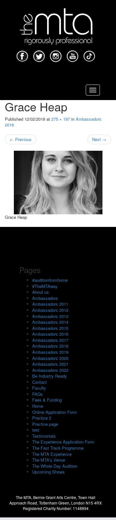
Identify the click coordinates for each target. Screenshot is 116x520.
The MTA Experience (52, 454)
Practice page (45, 424)
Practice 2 (41, 418)
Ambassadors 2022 (50, 370)
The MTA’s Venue (48, 460)
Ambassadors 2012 (50, 310)
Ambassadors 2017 (50, 340)
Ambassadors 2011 (50, 304)
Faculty (39, 388)
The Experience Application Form (63, 442)
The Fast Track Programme (57, 448)
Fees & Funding (47, 400)
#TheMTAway (45, 286)
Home (37, 406)
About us (40, 292)
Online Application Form (54, 412)
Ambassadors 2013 (50, 316)
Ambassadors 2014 (50, 322)
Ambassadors (45, 298)
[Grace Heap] (58, 182)
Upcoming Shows (48, 472)
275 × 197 (60, 119)
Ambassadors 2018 (50, 346)
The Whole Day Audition (54, 466)
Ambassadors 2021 (50, 364)
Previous (21, 139)
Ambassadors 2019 (50, 352)
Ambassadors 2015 (50, 328)
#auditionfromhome (50, 280)
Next (99, 139)
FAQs (37, 394)
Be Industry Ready (49, 376)
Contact (39, 382)
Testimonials (44, 436)
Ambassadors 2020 (50, 358)
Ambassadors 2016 (50, 334)
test (35, 430)
